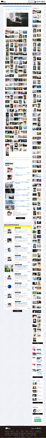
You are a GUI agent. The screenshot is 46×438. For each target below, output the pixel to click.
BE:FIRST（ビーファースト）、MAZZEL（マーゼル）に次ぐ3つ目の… (40, 392)
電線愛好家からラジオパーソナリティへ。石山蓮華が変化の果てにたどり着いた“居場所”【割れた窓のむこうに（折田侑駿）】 (39, 361)
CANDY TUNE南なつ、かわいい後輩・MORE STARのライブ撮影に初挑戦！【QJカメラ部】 (21, 303)
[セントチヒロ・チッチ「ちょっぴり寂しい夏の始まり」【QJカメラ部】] (7, 32)
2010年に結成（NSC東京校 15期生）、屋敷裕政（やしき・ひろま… (39, 388)
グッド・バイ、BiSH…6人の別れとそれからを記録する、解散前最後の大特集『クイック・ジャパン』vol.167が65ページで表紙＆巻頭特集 (22, 183)
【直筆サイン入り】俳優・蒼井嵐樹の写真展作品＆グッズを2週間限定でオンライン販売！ (21, 266)
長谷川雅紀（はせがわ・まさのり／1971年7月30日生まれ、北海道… (39, 396)
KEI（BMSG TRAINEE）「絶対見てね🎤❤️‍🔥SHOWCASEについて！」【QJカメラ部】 (21, 257)
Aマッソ (37, 382)
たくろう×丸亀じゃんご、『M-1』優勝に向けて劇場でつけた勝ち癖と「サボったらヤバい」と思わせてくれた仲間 (22, 195)
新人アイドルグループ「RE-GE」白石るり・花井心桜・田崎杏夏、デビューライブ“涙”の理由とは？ (22, 200)
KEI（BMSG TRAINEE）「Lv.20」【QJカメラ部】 (21, 229)
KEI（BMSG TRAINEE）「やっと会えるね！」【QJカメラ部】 (21, 294)
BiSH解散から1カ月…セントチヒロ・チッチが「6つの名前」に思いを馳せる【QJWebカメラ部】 (22, 168)
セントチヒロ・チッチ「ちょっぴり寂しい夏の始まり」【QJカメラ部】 (17, 8)
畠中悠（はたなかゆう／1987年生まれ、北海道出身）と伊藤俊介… (39, 400)
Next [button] (41, 410)
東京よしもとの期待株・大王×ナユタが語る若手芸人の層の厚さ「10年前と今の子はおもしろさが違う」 (22, 189)
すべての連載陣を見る (37, 413)
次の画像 (29, 20)
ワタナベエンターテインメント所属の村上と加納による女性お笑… (39, 384)
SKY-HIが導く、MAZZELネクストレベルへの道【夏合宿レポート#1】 (40, 355)
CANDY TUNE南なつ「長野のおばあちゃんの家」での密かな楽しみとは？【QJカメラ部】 (40, 366)
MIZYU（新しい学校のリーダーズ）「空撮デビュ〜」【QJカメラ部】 (21, 284)
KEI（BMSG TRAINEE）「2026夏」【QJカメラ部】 (40, 350)
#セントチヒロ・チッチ (7, 160)
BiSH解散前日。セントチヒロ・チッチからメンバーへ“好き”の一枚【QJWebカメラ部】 (22, 175)
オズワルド (38, 398)
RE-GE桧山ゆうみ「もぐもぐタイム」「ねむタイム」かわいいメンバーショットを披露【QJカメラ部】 (21, 248)
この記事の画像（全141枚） (8, 29)
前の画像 (6, 20)
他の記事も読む (20, 218)
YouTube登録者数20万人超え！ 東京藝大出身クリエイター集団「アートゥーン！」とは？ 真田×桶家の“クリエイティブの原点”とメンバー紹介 (40, 373)
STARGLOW (38, 390)
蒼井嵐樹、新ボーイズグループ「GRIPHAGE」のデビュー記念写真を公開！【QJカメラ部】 (21, 275)
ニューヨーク (38, 386)
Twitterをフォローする (38, 419)
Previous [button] (33, 410)
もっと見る (37, 402)
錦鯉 (37, 394)
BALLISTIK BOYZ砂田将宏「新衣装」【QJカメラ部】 (21, 238)
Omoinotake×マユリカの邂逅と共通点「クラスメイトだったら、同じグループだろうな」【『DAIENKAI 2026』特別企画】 (22, 207)
